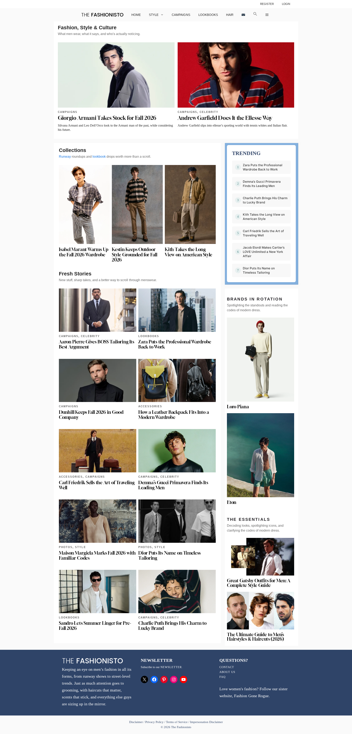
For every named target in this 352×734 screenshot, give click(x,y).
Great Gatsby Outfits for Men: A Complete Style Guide (258, 583)
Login (286, 3)
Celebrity (209, 112)
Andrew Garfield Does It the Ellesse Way (225, 118)
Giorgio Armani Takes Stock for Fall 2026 (107, 118)
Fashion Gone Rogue (251, 696)
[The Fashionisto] (102, 14)
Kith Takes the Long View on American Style (188, 252)
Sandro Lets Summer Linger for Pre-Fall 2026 (95, 625)
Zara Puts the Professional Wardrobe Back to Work (174, 344)
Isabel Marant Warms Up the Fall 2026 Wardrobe (83, 252)
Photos (66, 547)
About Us (227, 672)
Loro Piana (238, 406)
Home (136, 14)
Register (267, 3)
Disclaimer (136, 722)
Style (153, 14)
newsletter (171, 667)
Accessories (150, 406)
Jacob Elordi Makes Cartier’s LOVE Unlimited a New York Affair (264, 252)
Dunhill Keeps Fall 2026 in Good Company (91, 415)
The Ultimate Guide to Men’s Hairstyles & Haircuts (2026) (255, 637)
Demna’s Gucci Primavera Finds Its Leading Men (173, 485)
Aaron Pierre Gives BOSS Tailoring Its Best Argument (96, 344)
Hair (229, 14)
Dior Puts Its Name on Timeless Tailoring (169, 555)
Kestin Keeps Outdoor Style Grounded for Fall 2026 (134, 254)
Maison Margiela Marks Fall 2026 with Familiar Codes (97, 555)
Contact (226, 667)
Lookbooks (208, 14)
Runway (65, 156)
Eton (231, 502)
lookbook (99, 156)
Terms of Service (176, 722)
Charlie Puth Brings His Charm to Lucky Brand (172, 625)
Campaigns (181, 14)
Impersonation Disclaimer (206, 722)
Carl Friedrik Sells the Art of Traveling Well (97, 485)
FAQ (222, 676)
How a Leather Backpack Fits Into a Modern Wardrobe (173, 415)
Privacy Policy (154, 722)
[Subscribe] (243, 14)
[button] (255, 14)
